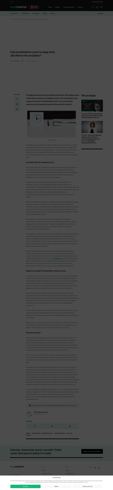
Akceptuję (25, 486)
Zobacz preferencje (87, 486)
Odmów (56, 486)
